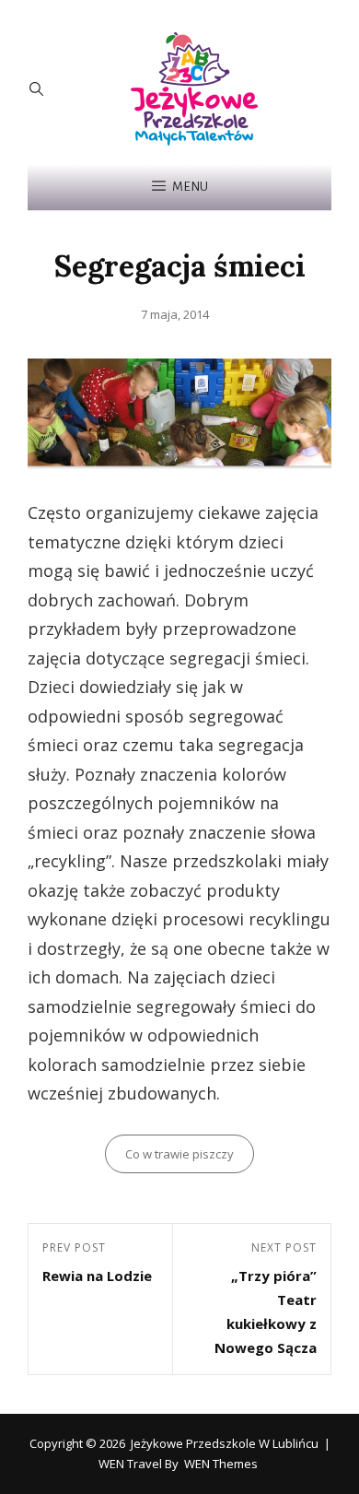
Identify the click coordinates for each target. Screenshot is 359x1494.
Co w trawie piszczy (179, 1154)
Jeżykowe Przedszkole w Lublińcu (224, 1443)
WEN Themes (221, 1463)
